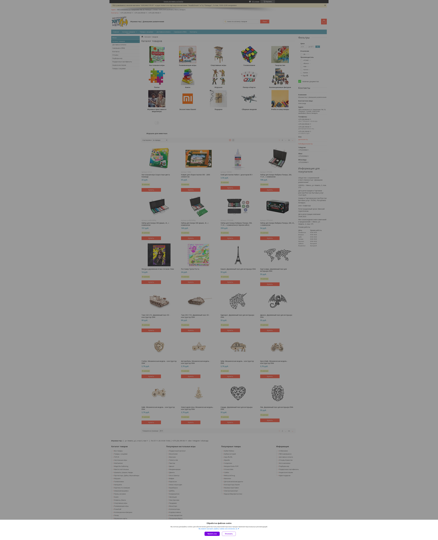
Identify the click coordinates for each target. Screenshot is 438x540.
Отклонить (229, 534)
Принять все (212, 534)
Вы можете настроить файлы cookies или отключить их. (218, 529)
